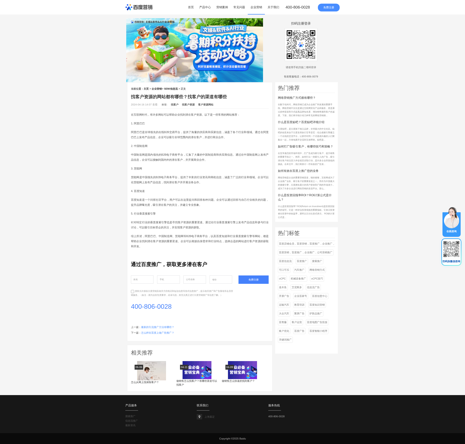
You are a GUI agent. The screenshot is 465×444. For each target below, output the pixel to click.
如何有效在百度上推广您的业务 (298, 170)
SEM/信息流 (171, 88)
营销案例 (222, 7)
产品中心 (205, 7)
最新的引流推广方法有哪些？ (157, 327)
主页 (146, 88)
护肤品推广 (316, 313)
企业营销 (256, 7)
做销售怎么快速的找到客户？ (238, 380)
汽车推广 (299, 269)
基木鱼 (283, 287)
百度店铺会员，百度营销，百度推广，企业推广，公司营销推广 (314, 243)
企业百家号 (300, 296)
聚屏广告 (299, 313)
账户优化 (284, 330)
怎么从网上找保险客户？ (145, 382)
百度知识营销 (317, 304)
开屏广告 (284, 296)
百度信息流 (285, 261)
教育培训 (299, 304)
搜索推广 (317, 261)
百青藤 (283, 322)
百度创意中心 (319, 296)
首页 (191, 7)
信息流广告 (313, 287)
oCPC (282, 278)
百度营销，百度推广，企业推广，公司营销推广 (305, 252)
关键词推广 (285, 339)
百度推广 (302, 261)
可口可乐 (284, 269)
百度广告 (299, 330)
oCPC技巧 (317, 278)
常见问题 (239, 7)
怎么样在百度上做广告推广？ (157, 332)
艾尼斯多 (297, 287)
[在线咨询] (451, 221)
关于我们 (273, 7)
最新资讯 (130, 425)
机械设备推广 (298, 278)
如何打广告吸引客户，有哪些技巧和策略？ (305, 146)
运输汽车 (284, 304)
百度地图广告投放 (317, 322)
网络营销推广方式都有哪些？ (297, 97)
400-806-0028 (298, 7)
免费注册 (328, 7)
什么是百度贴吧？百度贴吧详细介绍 (301, 122)
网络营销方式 (317, 269)
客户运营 (297, 322)
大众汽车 (284, 313)
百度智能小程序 (318, 330)
